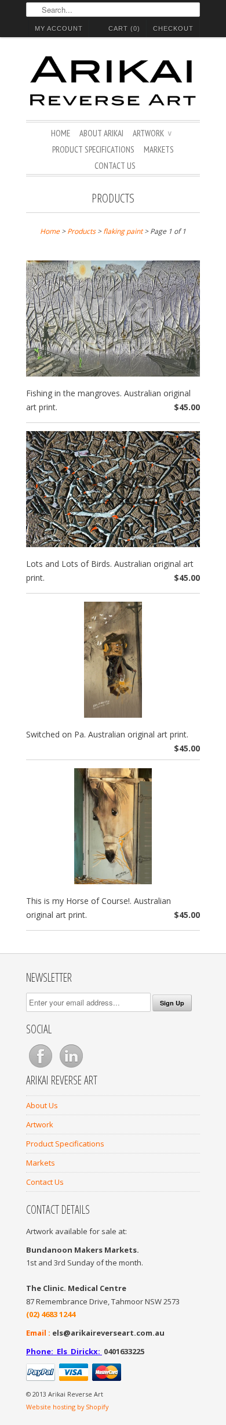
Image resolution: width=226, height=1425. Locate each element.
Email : (38, 1333)
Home (60, 133)
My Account (59, 28)
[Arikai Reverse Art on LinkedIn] (71, 1067)
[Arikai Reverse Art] (113, 83)
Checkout (173, 28)
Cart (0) (124, 28)
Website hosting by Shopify (67, 1406)
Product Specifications (93, 149)
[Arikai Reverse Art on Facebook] (41, 1067)
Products (113, 198)
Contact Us (115, 165)
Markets (159, 149)
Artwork (152, 133)
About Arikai (101, 133)
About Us (42, 1105)
